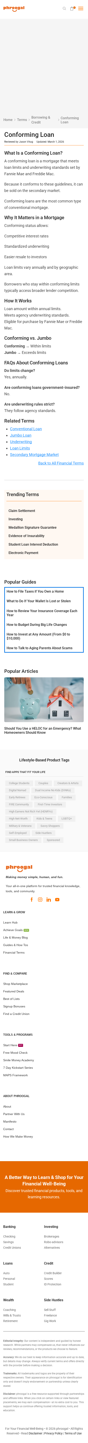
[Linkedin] (49, 899)
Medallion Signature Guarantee (33, 527)
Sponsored (53, 840)
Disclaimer (35, 1433)
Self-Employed (17, 833)
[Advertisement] (44, 69)
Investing (16, 519)
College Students (19, 783)
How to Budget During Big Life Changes (37, 625)
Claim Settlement (22, 511)
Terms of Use (73, 1433)
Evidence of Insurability (26, 536)
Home (8, 120)
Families (67, 797)
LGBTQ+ (67, 818)
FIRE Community (19, 804)
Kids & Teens (44, 818)
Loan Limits (20, 448)
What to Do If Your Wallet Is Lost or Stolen (39, 601)
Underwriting (21, 441)
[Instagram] (40, 899)
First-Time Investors (50, 804)
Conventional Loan (26, 429)
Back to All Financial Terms (61, 463)
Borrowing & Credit (40, 119)
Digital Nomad (17, 790)
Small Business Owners (23, 840)
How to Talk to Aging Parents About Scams (39, 648)
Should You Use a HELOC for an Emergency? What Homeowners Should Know (42, 730)
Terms (22, 120)
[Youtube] (57, 899)
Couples (43, 783)
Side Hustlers (43, 833)
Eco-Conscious (43, 797)
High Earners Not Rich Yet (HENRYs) (31, 811)
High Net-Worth (18, 818)
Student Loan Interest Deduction (33, 544)
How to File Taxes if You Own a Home (35, 591)
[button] (65, 8)
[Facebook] (32, 899)
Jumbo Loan (20, 435)
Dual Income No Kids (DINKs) (53, 790)
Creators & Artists (68, 783)
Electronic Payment (23, 553)
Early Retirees (17, 797)
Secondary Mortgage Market (34, 454)
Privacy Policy (53, 1433)
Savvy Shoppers (50, 825)
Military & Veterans (20, 825)
